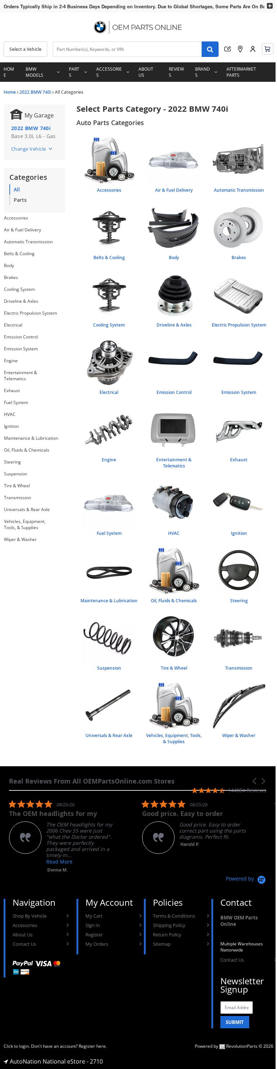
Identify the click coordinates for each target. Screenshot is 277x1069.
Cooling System (19, 289)
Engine (11, 361)
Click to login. (17, 1046)
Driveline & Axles (21, 301)
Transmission (17, 497)
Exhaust (12, 390)
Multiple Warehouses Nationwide (241, 947)
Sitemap (162, 944)
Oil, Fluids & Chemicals (26, 450)
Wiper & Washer (20, 539)
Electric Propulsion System (30, 313)
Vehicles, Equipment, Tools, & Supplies (24, 524)
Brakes (11, 277)
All (17, 189)
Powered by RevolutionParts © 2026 (234, 1046)
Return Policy (167, 934)
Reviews (176, 72)
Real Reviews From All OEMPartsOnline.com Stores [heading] (92, 781)
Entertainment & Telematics (20, 375)
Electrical (13, 325)
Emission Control (21, 337)
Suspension (15, 474)
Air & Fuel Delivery (22, 230)
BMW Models (34, 72)
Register (94, 934)
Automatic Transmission (28, 242)
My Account (252, 49)
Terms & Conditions (174, 916)
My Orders (96, 944)
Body (9, 265)
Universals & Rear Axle (27, 509)
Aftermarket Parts (241, 72)
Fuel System (16, 402)
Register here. (93, 1046)
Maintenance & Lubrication (31, 438)
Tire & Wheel (17, 486)
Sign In (92, 925)
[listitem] (63, 836)
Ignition (11, 426)
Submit (235, 1022)
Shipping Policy (169, 925)
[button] (255, 781)
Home (9, 72)
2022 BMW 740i (35, 92)
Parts (74, 72)
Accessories (109, 72)
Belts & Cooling (19, 253)
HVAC (10, 414)
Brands (202, 72)
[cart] (267, 49)
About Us (145, 72)
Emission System (21, 349)
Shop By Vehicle (30, 916)
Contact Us (24, 944)
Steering (12, 462)
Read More (59, 861)
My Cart (93, 916)
